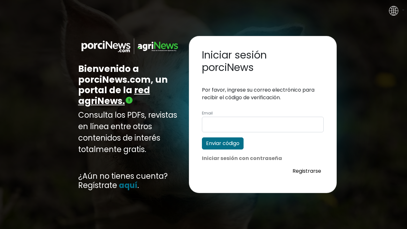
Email (207, 113)
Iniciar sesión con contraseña (242, 158)
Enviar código (222, 143)
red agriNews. (114, 95)
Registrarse (307, 171)
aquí (128, 185)
